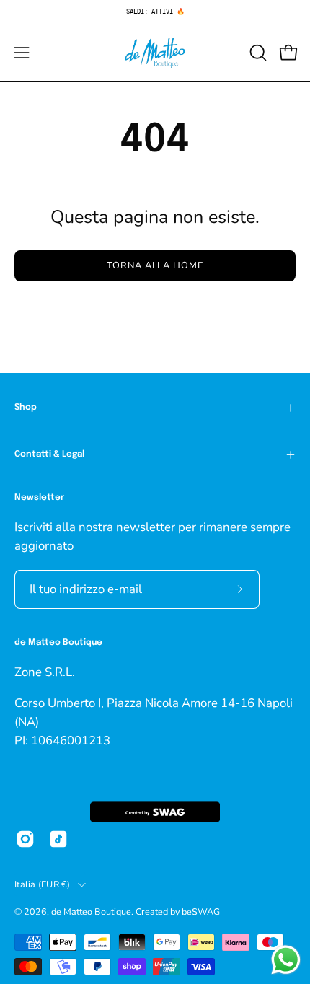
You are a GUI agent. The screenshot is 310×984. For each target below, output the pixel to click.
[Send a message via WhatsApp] (286, 960)
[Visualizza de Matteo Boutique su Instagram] (25, 839)
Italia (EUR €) (42, 884)
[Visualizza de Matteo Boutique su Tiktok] (58, 839)
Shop (25, 407)
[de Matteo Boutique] (155, 53)
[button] (257, 53)
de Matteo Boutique (91, 911)
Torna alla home (155, 265)
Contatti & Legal (49, 454)
